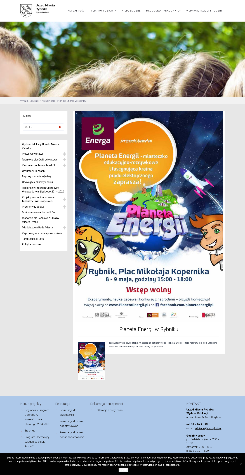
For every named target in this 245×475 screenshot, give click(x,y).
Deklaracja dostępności (109, 410)
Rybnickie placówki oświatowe (40, 159)
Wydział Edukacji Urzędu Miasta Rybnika (40, 146)
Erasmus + (31, 430)
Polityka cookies (31, 244)
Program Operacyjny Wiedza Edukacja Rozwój (37, 441)
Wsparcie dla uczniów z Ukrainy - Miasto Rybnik (41, 219)
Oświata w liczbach (33, 171)
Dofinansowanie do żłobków (38, 212)
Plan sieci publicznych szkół (38, 165)
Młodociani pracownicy (163, 11)
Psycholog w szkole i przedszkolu (42, 233)
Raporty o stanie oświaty (36, 176)
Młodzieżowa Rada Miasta (37, 227)
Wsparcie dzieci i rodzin (204, 11)
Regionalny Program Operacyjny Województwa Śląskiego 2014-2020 (43, 189)
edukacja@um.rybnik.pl (208, 428)
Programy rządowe (33, 206)
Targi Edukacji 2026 (33, 238)
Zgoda (123, 470)
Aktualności (77, 11)
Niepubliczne (131, 11)
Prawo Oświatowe (32, 153)
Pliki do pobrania (104, 11)
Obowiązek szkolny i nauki (37, 182)
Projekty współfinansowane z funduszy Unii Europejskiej (39, 199)
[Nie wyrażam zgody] (240, 464)
